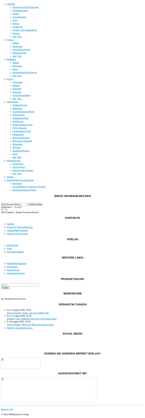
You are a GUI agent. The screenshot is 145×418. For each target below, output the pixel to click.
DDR (15, 154)
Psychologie (18, 167)
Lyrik (14, 20)
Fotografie (17, 82)
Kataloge (17, 92)
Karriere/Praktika (15, 251)
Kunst (10, 79)
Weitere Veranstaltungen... (20, 327)
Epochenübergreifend (23, 111)
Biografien (17, 144)
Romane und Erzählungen (25, 7)
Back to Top (7, 409)
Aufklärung (17, 121)
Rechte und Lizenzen (17, 233)
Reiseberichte (19, 52)
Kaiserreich (18, 134)
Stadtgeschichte (20, 118)
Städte (15, 43)
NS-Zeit (16, 147)
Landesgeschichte (21, 131)
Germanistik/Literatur (22, 170)
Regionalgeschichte (22, 124)
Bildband (11, 59)
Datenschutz (13, 270)
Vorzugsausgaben (21, 95)
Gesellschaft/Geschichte (24, 72)
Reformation (18, 114)
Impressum (12, 266)
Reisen (10, 39)
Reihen (10, 176)
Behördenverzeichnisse (24, 190)
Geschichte (12, 101)
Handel (10, 223)
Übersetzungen (20, 10)
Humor (15, 23)
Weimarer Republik (22, 141)
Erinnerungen (19, 17)
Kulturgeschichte (20, 137)
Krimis (15, 13)
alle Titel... (17, 36)
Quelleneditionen (21, 150)
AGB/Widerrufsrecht (17, 263)
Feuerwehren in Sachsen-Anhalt (28, 186)
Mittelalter (17, 108)
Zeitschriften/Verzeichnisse (20, 180)
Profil (9, 248)
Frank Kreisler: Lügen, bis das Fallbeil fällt (28, 313)
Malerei (16, 85)
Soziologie (17, 163)
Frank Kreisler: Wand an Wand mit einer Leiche (30, 324)
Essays (16, 33)
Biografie (17, 88)
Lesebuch (17, 26)
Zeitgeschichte (19, 105)
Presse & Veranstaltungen (20, 227)
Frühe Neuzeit (19, 128)
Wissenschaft (13, 160)
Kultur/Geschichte (21, 49)
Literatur (11, 4)
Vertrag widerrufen (16, 273)
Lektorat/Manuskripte (17, 230)
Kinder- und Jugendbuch (24, 30)
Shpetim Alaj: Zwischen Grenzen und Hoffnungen (32, 318)
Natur (15, 69)
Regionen (17, 46)
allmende (17, 183)
